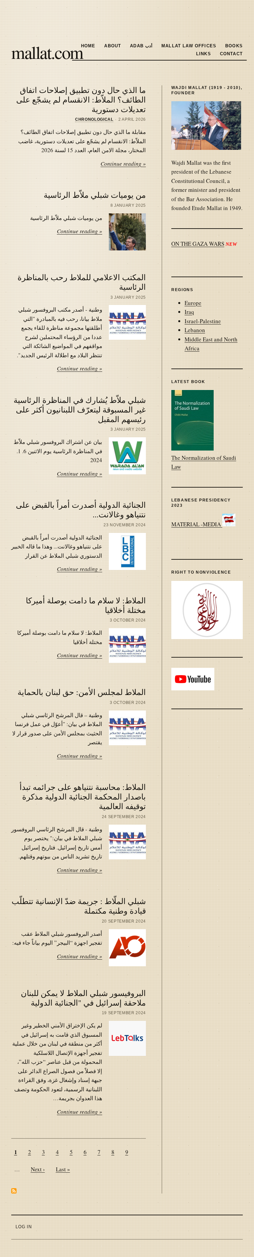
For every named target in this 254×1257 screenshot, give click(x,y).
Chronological (94, 119)
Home (88, 45)
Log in (24, 1226)
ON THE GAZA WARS (197, 243)
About (112, 45)
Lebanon (195, 330)
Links (203, 53)
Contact (231, 53)
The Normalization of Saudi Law (203, 462)
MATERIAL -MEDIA (196, 524)
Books (234, 45)
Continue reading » (123, 163)
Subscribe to (14, 1190)
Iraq (189, 312)
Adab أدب (141, 45)
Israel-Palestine (203, 321)
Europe (193, 303)
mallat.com (47, 52)
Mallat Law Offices (188, 45)
